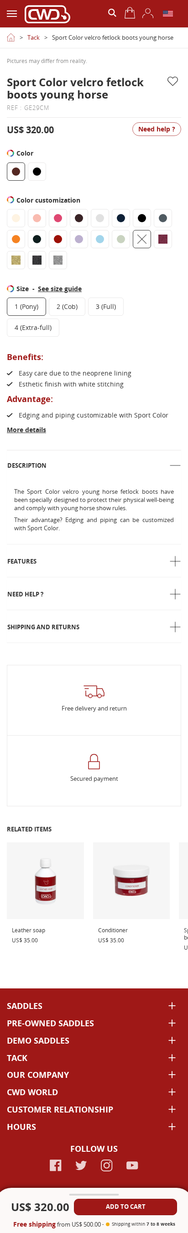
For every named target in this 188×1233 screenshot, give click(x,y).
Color (25, 153)
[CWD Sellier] (47, 14)
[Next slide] (175, 48)
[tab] (94, 466)
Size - (49, 288)
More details (26, 429)
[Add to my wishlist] (174, 81)
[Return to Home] (11, 37)
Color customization (49, 200)
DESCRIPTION (27, 465)
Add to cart (126, 1206)
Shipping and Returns (43, 627)
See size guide (60, 288)
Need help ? (25, 594)
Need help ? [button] (156, 129)
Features (22, 561)
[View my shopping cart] (130, 13)
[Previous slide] (13, 48)
